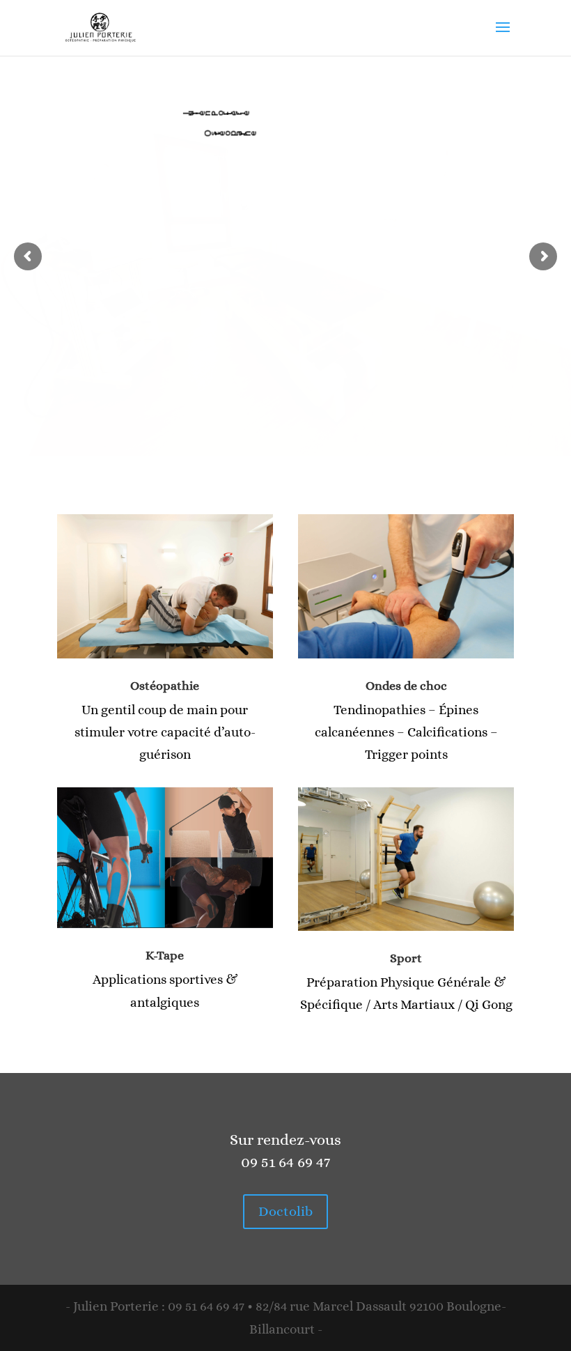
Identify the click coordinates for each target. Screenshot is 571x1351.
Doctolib (285, 1211)
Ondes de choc (406, 686)
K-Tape (165, 955)
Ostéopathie (164, 686)
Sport (406, 958)
